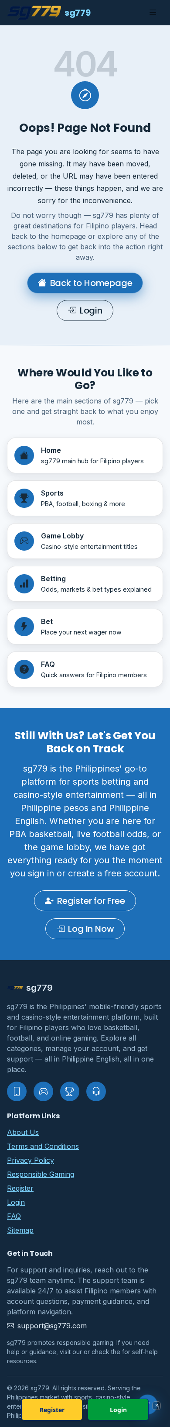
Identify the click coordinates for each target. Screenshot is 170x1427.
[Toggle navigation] (153, 12)
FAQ (14, 1216)
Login (91, 310)
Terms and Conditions (43, 1146)
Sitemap (20, 1230)
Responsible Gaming (40, 1174)
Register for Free (91, 901)
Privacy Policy (30, 1160)
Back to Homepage (91, 283)
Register (20, 1188)
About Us (23, 1132)
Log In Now (91, 929)
